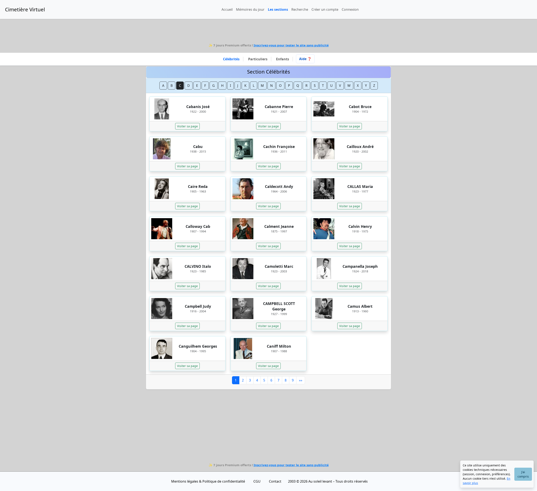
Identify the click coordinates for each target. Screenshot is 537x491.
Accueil (227, 9)
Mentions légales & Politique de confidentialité (208, 481)
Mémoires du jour (250, 9)
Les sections (278, 9)
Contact (275, 481)
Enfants (282, 59)
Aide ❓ (305, 59)
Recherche (299, 9)
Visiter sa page (187, 126)
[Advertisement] (268, 32)
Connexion (350, 9)
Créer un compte (325, 9)
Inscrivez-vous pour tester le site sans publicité (291, 45)
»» (300, 380)
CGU (257, 481)
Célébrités (231, 59)
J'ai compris (523, 474)
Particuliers (257, 59)
